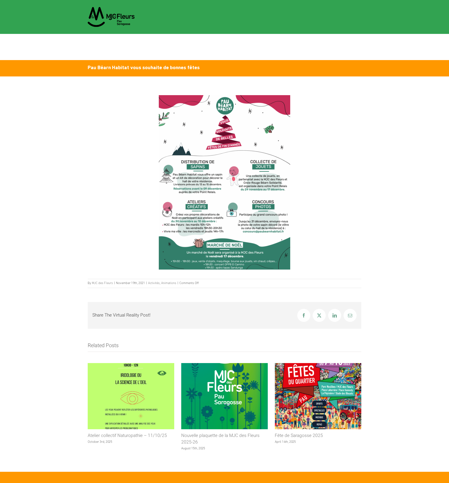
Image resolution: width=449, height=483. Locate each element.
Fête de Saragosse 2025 (299, 435)
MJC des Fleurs (102, 283)
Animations (168, 283)
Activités (154, 283)
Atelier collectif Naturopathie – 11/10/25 (127, 435)
